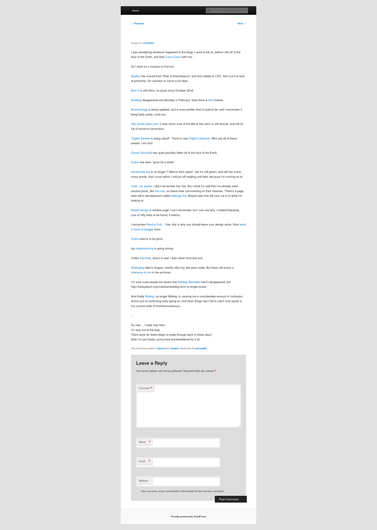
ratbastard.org (145, 248)
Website (143, 480)
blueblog (136, 100)
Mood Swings (139, 210)
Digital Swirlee (141, 138)
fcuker (135, 162)
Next (242, 23)
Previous (137, 23)
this (210, 100)
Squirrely (145, 258)
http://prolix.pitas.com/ (145, 124)
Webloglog (137, 267)
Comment (145, 388)
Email (145, 461)
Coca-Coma (173, 57)
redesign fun (179, 195)
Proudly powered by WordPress (188, 516)
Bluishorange (139, 109)
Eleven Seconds (141, 152)
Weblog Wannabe (189, 282)
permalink (201, 348)
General (161, 348)
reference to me (141, 272)
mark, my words (141, 186)
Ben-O (135, 90)
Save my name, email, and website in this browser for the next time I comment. (182, 491)
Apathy (135, 76)
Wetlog (149, 296)
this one (160, 191)
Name (145, 442)
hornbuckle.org (140, 172)
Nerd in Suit (154, 224)
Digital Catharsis (199, 138)
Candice (174, 348)
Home (135, 10)
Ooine (135, 239)
